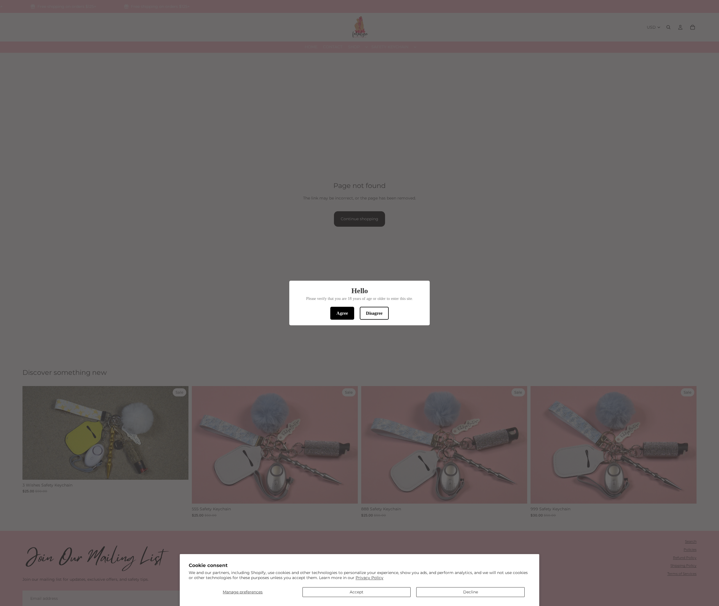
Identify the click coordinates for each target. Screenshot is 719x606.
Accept (356, 591)
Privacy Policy (369, 577)
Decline (470, 591)
